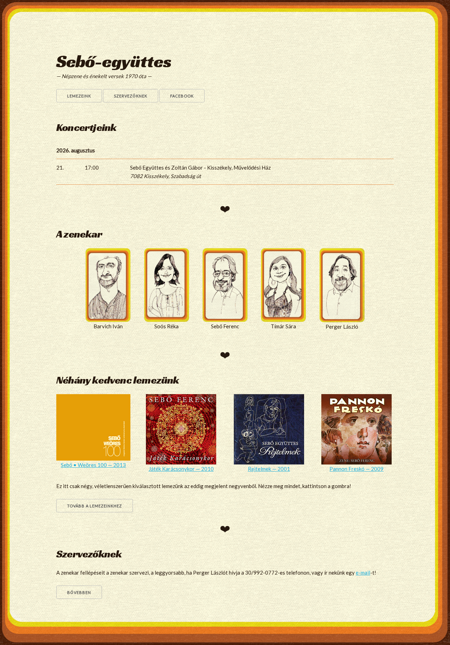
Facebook (182, 96)
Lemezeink (79, 96)
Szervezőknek (130, 96)
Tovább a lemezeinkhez (94, 506)
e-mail (363, 572)
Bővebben (79, 592)
